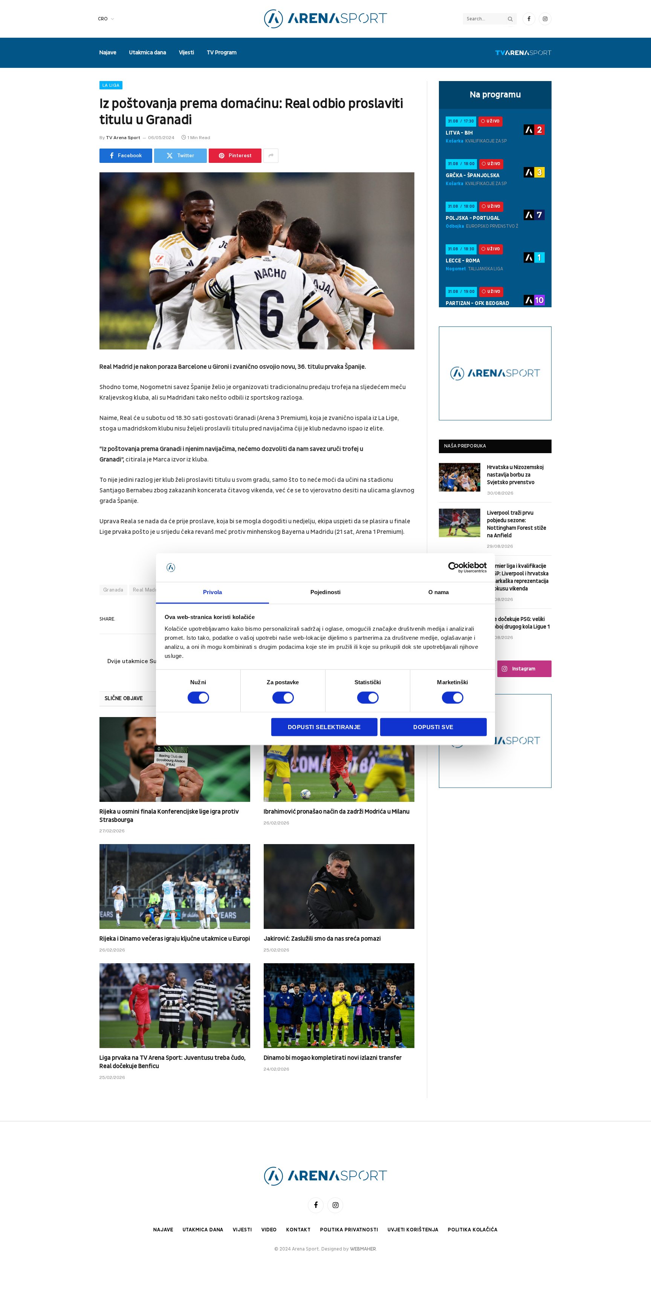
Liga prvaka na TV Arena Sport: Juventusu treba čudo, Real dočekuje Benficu (172, 1062)
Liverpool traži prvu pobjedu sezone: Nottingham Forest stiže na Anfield (516, 524)
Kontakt (298, 1230)
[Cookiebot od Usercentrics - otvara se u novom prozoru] (454, 567)
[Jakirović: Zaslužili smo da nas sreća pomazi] (339, 886)
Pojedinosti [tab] (325, 592)
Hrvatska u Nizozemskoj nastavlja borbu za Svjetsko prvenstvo (515, 475)
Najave (107, 52)
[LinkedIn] (73, 425)
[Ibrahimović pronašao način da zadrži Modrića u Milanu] (339, 759)
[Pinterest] (73, 444)
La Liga (110, 85)
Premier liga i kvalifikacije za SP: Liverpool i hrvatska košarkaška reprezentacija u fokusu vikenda (518, 577)
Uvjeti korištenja (413, 1230)
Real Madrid (147, 590)
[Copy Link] (73, 502)
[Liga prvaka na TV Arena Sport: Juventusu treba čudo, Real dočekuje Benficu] (174, 1005)
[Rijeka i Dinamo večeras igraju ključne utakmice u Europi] (174, 886)
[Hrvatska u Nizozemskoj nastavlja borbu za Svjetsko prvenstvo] (459, 477)
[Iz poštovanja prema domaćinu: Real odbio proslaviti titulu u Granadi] (256, 260)
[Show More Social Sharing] (270, 156)
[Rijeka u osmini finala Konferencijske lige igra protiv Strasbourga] (174, 759)
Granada (113, 590)
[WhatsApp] (73, 482)
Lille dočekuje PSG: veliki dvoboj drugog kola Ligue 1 (518, 623)
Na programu (495, 94)
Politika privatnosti (349, 1230)
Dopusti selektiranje (324, 727)
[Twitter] (73, 406)
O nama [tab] (438, 592)
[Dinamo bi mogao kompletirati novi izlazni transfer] (339, 1005)
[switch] (283, 697)
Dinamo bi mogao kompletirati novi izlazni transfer (333, 1058)
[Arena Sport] (325, 19)
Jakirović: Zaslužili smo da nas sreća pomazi (322, 938)
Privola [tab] (212, 592)
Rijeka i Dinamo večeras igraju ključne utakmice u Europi (174, 938)
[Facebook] (73, 386)
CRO (103, 19)
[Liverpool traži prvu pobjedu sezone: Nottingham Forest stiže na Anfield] (459, 523)
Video (269, 1230)
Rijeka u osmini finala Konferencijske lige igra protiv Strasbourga (169, 816)
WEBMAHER (363, 1249)
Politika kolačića (472, 1230)
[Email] (73, 463)
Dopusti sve (433, 727)
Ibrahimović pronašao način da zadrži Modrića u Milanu (337, 811)
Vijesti (186, 52)
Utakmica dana (147, 52)
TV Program (222, 52)
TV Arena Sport (123, 137)
